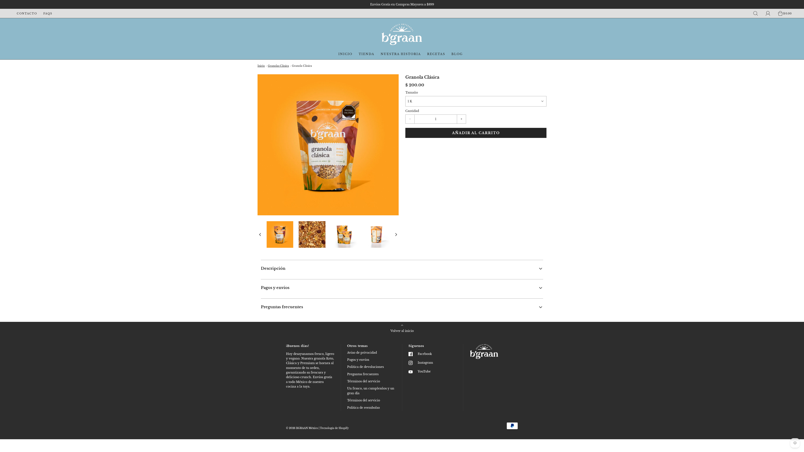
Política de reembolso (363, 408)
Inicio (345, 54)
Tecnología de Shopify (334, 428)
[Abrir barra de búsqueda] (758, 13)
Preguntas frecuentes (363, 374)
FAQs (47, 13)
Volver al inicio (402, 331)
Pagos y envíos (358, 360)
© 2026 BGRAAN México (302, 428)
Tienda (366, 54)
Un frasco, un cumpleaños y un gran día (370, 391)
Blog (457, 54)
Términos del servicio (363, 381)
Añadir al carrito (476, 133)
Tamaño (411, 92)
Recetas (436, 54)
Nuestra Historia (401, 54)
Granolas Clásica (278, 65)
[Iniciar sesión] (770, 13)
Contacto (27, 13)
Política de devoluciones (365, 367)
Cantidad (412, 111)
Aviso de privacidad (362, 352)
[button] (260, 234)
